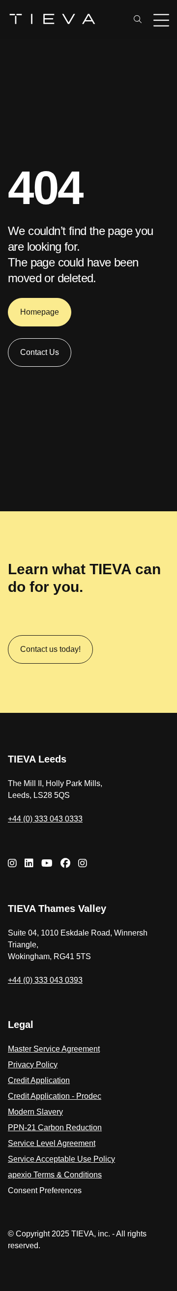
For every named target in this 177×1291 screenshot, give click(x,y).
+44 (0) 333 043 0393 (45, 980)
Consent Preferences (45, 1190)
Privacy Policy (33, 1064)
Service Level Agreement (51, 1143)
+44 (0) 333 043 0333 (45, 819)
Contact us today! (50, 649)
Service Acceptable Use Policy (61, 1159)
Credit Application (39, 1080)
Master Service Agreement (54, 1049)
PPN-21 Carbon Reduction (55, 1127)
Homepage (39, 312)
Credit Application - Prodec (54, 1096)
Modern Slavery (35, 1112)
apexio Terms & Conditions (55, 1175)
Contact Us (39, 352)
